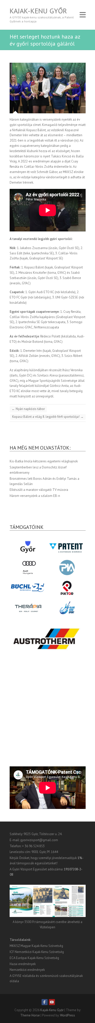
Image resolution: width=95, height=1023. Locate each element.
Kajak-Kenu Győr (38, 10)
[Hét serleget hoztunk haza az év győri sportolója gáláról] (48, 88)
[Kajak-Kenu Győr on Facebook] (45, 1002)
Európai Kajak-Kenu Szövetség (37, 958)
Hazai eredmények (23, 964)
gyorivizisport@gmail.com (39, 840)
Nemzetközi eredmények (27, 970)
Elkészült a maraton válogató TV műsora (39, 490)
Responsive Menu (83, 14)
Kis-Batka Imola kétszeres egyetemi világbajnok (44, 461)
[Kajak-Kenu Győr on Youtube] (52, 1002)
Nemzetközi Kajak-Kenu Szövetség (39, 952)
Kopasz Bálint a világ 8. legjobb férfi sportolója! (48, 417)
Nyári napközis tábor (28, 409)
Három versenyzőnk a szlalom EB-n (35, 496)
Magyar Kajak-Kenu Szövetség (42, 946)
